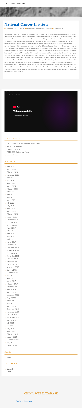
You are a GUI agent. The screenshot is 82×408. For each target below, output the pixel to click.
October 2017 (12, 270)
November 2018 (13, 250)
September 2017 (13, 273)
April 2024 (10, 183)
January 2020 (12, 217)
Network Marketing (14, 146)
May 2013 (10, 343)
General (10, 369)
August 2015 (11, 298)
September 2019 (13, 225)
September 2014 (13, 317)
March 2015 (11, 306)
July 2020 (10, 203)
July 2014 (10, 323)
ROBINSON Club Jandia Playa (18, 152)
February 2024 (12, 189)
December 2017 (13, 264)
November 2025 (13, 175)
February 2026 (12, 172)
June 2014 (10, 326)
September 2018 (13, 256)
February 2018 (12, 259)
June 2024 (10, 178)
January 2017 (12, 287)
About (9, 357)
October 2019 (12, 222)
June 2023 (10, 195)
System (48, 28)
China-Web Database (15, 3)
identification (31, 28)
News (22, 28)
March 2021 (11, 200)
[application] (41, 111)
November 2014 (13, 312)
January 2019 (12, 245)
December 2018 (13, 248)
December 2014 (13, 309)
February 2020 (12, 214)
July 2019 (10, 231)
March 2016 (11, 292)
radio (43, 28)
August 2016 (11, 289)
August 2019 (11, 228)
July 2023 (10, 192)
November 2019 (13, 220)
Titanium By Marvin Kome (24, 401)
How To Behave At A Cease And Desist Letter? (24, 144)
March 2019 (11, 242)
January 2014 (12, 337)
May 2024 (10, 181)
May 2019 (10, 236)
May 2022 (10, 197)
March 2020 (11, 211)
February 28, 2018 (11, 28)
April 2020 (10, 209)
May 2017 (10, 276)
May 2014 (10, 329)
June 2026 (10, 167)
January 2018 (12, 262)
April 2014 (10, 331)
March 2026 (11, 169)
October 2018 (12, 253)
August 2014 (11, 320)
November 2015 (13, 295)
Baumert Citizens (13, 149)
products (39, 28)
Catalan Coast (12, 155)
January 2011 (12, 345)
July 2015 (10, 301)
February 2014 (12, 334)
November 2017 (13, 267)
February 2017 (12, 284)
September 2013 (13, 340)
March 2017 (11, 281)
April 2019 (10, 239)
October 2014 (12, 315)
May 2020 (10, 206)
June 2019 (10, 234)
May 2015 (10, 303)
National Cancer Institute (26, 24)
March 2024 (11, 186)
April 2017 (10, 278)
